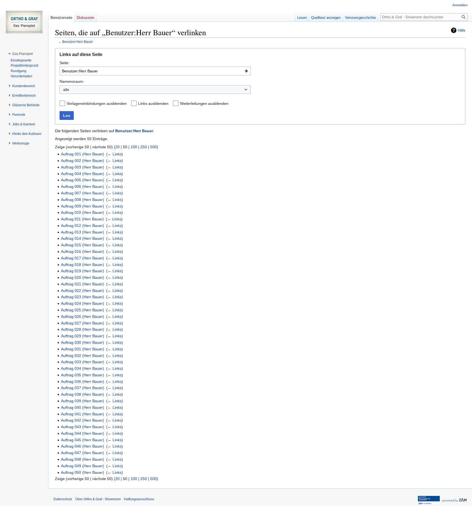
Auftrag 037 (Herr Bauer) (82, 388)
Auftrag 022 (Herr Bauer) (82, 290)
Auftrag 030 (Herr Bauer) (82, 342)
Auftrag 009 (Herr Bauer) (82, 206)
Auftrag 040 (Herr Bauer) (82, 407)
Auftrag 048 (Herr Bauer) (82, 459)
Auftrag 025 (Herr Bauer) (82, 310)
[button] (22, 54)
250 (143, 147)
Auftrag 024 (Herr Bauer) (82, 303)
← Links (115, 154)
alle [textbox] (66, 89)
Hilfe (461, 30)
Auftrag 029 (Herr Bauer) (82, 336)
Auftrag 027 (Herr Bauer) (82, 323)
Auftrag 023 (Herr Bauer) (82, 297)
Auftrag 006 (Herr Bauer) (82, 186)
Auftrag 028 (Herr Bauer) (82, 329)
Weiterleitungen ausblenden (204, 103)
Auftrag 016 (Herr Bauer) (82, 251)
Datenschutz (63, 499)
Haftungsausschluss (139, 499)
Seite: (64, 63)
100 (134, 147)
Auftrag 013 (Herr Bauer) (82, 232)
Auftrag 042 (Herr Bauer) (82, 420)
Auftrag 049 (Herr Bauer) (82, 466)
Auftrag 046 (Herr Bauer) (82, 446)
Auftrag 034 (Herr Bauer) (82, 368)
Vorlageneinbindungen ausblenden (97, 103)
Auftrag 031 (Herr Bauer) (82, 349)
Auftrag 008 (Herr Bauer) (82, 199)
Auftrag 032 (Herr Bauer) (82, 355)
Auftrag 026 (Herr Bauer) (82, 316)
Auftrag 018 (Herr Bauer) (82, 264)
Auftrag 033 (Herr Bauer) (82, 362)
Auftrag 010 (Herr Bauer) (82, 212)
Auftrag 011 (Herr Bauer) (82, 219)
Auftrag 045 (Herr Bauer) (82, 440)
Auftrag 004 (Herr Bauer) (82, 173)
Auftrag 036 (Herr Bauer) (82, 381)
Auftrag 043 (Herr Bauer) (82, 427)
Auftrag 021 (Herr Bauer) (82, 284)
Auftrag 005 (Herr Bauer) (82, 180)
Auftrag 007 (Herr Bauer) (82, 193)
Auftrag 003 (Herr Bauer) (82, 167)
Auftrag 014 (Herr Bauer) (82, 238)
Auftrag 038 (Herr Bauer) (82, 394)
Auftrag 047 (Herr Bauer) (82, 453)
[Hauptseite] (24, 22)
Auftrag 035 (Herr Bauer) (82, 375)
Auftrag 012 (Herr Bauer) (82, 225)
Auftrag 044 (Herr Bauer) (82, 433)
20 (117, 147)
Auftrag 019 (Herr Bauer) (82, 271)
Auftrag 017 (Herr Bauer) (82, 258)
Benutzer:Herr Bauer (77, 41)
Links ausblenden (153, 103)
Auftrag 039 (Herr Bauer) (82, 401)
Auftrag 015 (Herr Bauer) (82, 245)
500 (153, 147)
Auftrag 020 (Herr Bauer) (82, 277)
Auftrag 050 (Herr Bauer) (82, 472)
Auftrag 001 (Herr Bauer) (82, 154)
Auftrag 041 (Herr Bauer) (82, 414)
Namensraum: (72, 81)
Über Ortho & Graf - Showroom (98, 499)
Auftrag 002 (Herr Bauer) (82, 160)
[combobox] (155, 71)
